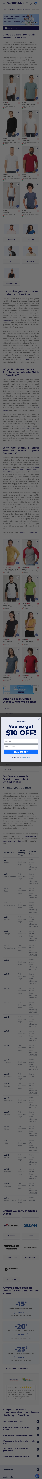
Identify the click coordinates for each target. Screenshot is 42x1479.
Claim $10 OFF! (21, 752)
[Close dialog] (38, 719)
